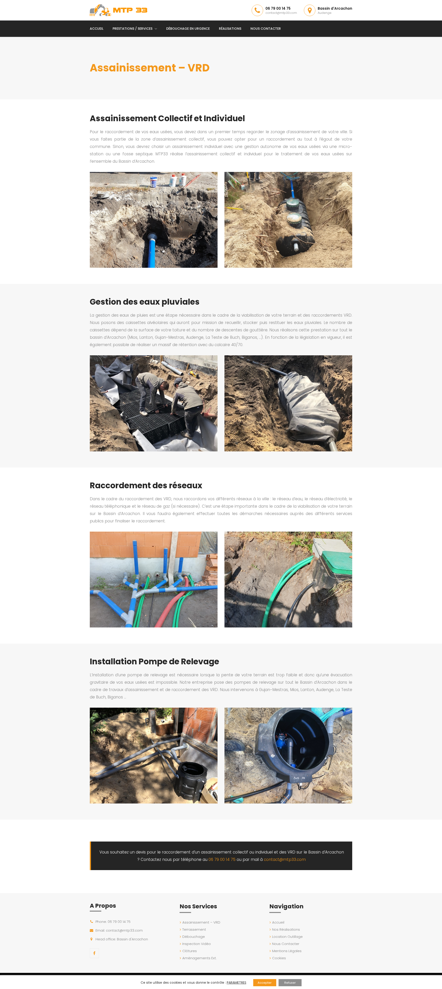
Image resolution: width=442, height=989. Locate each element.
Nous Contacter (265, 28)
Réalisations (230, 28)
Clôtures (189, 950)
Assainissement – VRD (201, 922)
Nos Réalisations (286, 929)
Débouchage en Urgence (188, 28)
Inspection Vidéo (196, 943)
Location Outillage (287, 936)
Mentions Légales (287, 950)
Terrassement (194, 929)
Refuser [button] (290, 982)
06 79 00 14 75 (278, 8)
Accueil (96, 28)
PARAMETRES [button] (236, 982)
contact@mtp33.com (281, 13)
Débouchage (193, 936)
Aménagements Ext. (199, 958)
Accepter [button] (265, 982)
